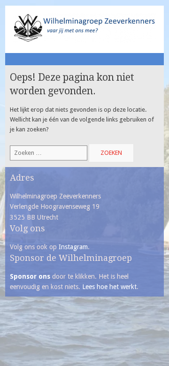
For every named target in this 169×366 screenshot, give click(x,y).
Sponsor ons (30, 276)
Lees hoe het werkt (109, 286)
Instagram (73, 247)
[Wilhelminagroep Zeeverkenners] (85, 40)
